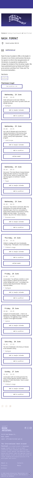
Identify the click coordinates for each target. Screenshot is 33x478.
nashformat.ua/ (10, 50)
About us (4, 463)
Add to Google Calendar (16, 110)
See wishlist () (11, 86)
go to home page (7, 4)
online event (16, 156)
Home (3, 33)
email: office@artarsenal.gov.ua (11, 439)
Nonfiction (5, 78)
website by (7, 476)
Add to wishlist (18, 115)
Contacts (20, 463)
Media (19, 465)
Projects (4, 465)
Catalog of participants (14, 33)
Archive (4, 468)
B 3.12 (17, 43)
